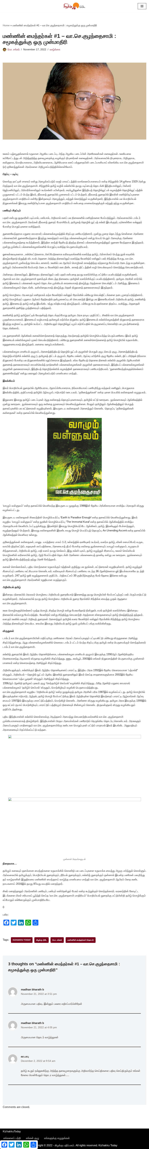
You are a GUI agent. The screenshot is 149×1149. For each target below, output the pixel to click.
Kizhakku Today (22, 940)
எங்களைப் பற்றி (12, 1138)
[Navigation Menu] (142, 6)
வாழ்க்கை (55, 49)
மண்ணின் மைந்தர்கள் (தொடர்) (80, 940)
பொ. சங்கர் (14, 49)
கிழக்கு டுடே (41, 940)
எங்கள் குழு (32, 1138)
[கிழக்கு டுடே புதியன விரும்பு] (74, 6)
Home (6, 25)
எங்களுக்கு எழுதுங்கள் (57, 1138)
